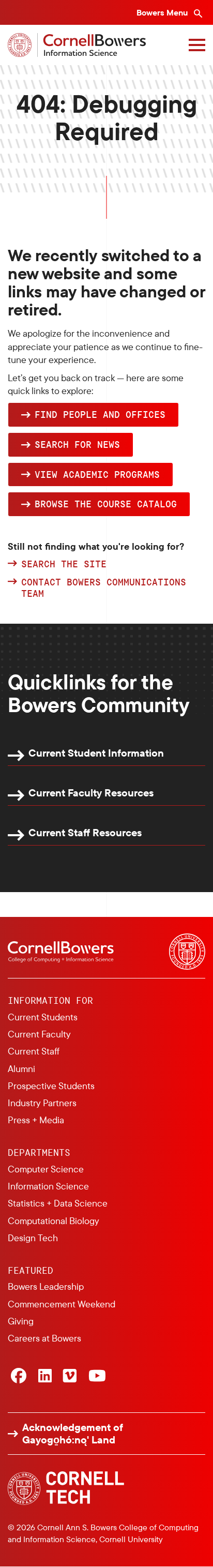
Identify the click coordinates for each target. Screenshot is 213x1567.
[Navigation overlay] (197, 45)
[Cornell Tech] (66, 1488)
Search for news (77, 444)
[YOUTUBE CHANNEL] (97, 1376)
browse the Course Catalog (106, 504)
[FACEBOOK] (18, 1376)
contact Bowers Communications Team (103, 588)
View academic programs (97, 474)
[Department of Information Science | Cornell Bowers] (77, 45)
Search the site (63, 564)
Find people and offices (100, 414)
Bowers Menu (163, 12)
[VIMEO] (70, 1376)
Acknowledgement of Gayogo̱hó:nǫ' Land (72, 1433)
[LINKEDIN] (45, 1376)
